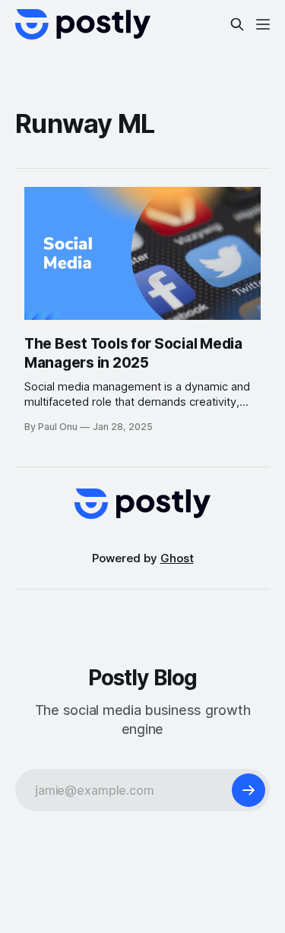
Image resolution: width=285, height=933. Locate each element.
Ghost (177, 558)
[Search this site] (237, 24)
